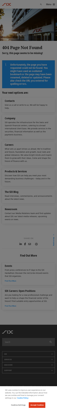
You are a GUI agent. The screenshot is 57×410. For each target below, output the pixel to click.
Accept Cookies (37, 405)
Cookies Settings (18, 405)
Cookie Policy (22, 398)
